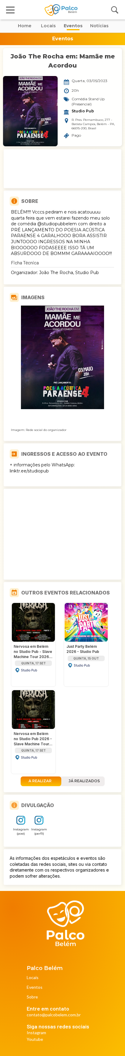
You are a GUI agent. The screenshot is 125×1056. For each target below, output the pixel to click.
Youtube (35, 1039)
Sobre (32, 997)
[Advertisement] (62, 169)
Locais (33, 977)
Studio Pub (83, 111)
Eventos (34, 987)
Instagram (36, 1033)
